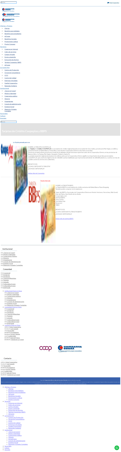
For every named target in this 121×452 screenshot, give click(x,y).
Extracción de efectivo (12, 60)
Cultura (7, 448)
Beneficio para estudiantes (13, 34)
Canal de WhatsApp (9, 278)
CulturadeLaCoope (9, 284)
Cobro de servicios (10, 52)
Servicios (7, 401)
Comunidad (13, 307)
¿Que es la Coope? (10, 91)
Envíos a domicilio (10, 57)
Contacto (12, 325)
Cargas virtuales (10, 54)
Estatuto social (8, 263)
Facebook (6, 276)
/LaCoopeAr (14, 329)
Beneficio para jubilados (12, 31)
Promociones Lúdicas (11, 41)
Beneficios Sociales (11, 39)
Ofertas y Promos (10, 387)
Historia (7, 99)
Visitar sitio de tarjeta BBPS (64, 218)
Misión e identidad (10, 93)
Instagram (6, 275)
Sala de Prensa (15, 338)
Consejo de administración (13, 104)
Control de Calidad (10, 78)
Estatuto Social (9, 107)
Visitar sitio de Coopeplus (36, 173)
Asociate (7, 449)
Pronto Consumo (10, 44)
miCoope (7, 36)
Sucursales (10, 330)
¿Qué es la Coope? (9, 253)
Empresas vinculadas (11, 80)
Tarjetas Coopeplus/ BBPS (13, 62)
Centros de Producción (12, 70)
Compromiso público (11, 96)
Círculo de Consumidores (12, 73)
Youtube (6, 280)
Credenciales (12, 336)
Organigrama (9, 101)
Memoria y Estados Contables (11, 110)
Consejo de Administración (12, 262)
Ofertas (7, 28)
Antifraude (6, 287)
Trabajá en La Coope (17, 339)
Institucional (13, 291)
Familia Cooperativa (11, 83)
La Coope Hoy (9, 415)
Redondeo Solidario (11, 86)
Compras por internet (11, 49)
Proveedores (14, 332)
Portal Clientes (15, 334)
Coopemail (6, 273)
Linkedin (6, 282)
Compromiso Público (10, 256)
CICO (6, 75)
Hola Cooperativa (15, 327)
